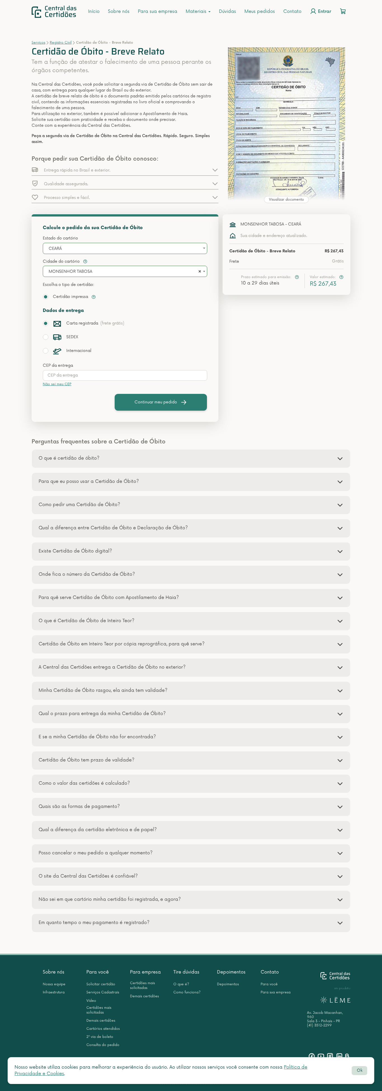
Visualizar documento (286, 199)
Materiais (197, 11)
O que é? (181, 984)
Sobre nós (118, 11)
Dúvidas (227, 11)
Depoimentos (231, 972)
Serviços (38, 43)
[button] (125, 169)
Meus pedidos (259, 11)
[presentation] (125, 375)
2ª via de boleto (99, 1037)
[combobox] (125, 248)
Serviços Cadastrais (102, 992)
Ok (359, 1070)
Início (94, 11)
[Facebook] (311, 1056)
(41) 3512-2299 (319, 1025)
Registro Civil (61, 43)
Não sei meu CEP (57, 384)
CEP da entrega (58, 365)
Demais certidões (100, 1021)
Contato (292, 11)
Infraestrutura (54, 992)
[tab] (191, 459)
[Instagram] (330, 1056)
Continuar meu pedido (156, 402)
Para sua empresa (157, 11)
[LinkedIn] (339, 1056)
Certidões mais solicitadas (98, 1010)
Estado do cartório (60, 238)
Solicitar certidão (100, 984)
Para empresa (145, 972)
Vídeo (91, 1001)
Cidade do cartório (62, 261)
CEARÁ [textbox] (55, 248)
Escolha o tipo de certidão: (68, 284)
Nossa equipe (54, 984)
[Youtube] (320, 1056)
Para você (97, 972)
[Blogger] (346, 1056)
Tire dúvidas (186, 972)
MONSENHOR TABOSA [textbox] (70, 271)
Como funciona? (187, 992)
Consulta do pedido (102, 1045)
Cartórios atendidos (103, 1029)
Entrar (324, 12)
